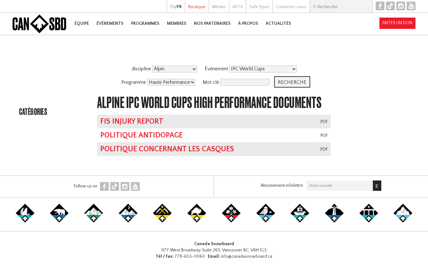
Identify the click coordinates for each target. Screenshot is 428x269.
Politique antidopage (141, 135)
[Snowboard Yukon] (25, 221)
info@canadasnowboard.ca (246, 256)
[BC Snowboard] (93, 221)
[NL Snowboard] (403, 221)
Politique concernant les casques (167, 149)
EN (172, 6)
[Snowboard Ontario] (231, 221)
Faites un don (397, 22)
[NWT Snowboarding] (59, 221)
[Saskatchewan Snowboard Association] (162, 221)
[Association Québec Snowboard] (265, 221)
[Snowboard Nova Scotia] (334, 221)
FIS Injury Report (131, 121)
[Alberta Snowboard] (128, 221)
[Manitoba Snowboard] (196, 221)
